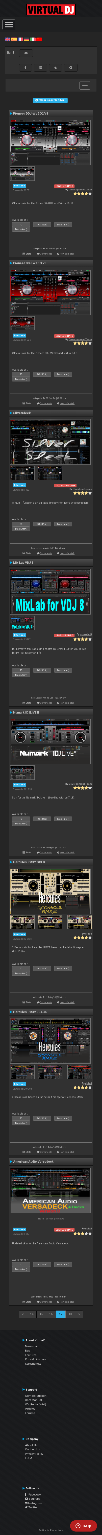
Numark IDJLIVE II (26, 712)
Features (30, 1355)
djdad (88, 933)
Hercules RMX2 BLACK (30, 1012)
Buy (27, 1350)
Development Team (80, 189)
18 (70, 1314)
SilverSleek (22, 413)
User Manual (33, 1400)
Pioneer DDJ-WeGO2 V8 (30, 113)
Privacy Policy (34, 1453)
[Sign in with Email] (26, 53)
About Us (31, 1445)
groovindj (86, 634)
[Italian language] (32, 39)
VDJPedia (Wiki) (35, 1404)
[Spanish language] (14, 39)
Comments (46, 253)
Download (32, 1346)
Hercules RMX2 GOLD (29, 862)
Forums (30, 1413)
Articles (30, 1408)
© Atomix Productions (51, 1530)
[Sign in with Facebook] (25, 67)
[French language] (20, 39)
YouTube (34, 1498)
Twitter (33, 1507)
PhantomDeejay (82, 489)
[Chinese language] (39, 39)
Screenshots (33, 1363)
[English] (7, 39)
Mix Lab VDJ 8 (23, 562)
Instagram (34, 1503)
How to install (67, 253)
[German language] (26, 39)
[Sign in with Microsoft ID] (40, 67)
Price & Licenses (35, 1359)
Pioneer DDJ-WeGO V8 (29, 263)
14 (31, 1314)
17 (60, 1314)
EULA (28, 1458)
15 (41, 1314)
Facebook (33, 1494)
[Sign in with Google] (71, 67)
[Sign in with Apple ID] (55, 67)
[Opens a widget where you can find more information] (83, 1526)
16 (51, 1314)
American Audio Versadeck (33, 1161)
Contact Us (32, 1449)
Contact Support (36, 1395)
